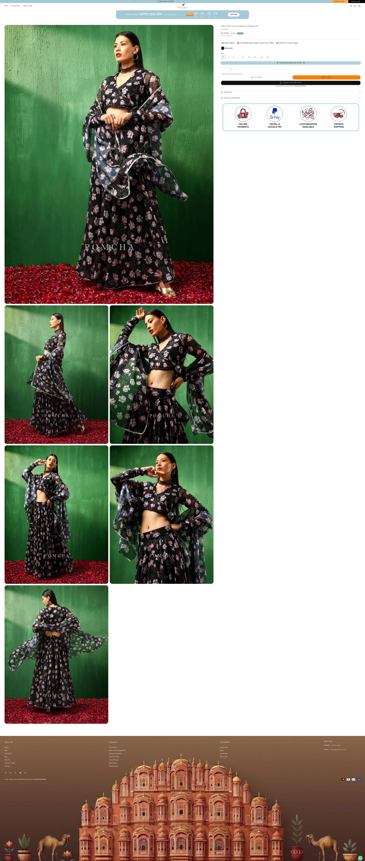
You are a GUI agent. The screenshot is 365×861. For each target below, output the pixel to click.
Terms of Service (114, 760)
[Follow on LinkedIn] (25, 773)
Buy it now (326, 77)
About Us (7, 760)
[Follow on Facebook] (5, 773)
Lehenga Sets (224, 747)
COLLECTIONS (16, 5)
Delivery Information (115, 753)
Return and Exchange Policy (117, 750)
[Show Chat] (361, 858)
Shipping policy (113, 766)
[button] (290, 48)
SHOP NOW (233, 14)
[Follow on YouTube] (20, 773)
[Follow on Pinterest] (15, 773)
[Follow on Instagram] (10, 773)
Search (7, 747)
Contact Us (8, 753)
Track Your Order (10, 763)
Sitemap (7, 766)
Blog (6, 757)
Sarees (222, 750)
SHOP (6, 5)
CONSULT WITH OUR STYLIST (292, 82)
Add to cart (256, 77)
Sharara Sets (223, 757)
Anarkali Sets (224, 753)
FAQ (6, 750)
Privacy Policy (113, 747)
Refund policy (113, 763)
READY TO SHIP (27, 5)
